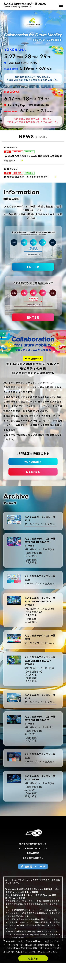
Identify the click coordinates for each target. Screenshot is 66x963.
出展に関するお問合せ (33, 857)
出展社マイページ (35, 866)
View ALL (41, 136)
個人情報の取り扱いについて (33, 843)
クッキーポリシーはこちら (43, 951)
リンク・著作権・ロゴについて (33, 848)
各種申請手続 (33, 853)
